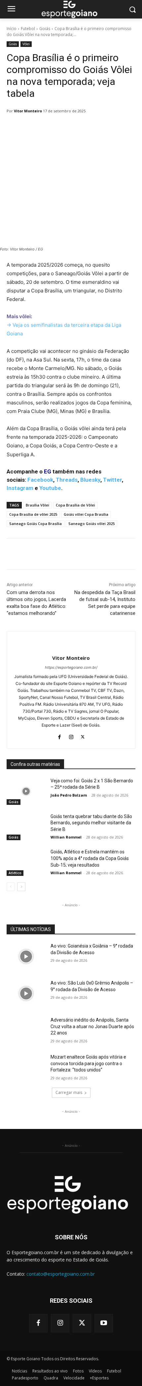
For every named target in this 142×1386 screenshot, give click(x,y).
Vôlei (26, 44)
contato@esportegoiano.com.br (60, 1274)
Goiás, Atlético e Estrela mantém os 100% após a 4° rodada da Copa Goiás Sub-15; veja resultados (90, 858)
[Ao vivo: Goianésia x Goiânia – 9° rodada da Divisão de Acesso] (26, 956)
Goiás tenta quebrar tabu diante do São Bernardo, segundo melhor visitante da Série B (91, 823)
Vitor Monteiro (28, 110)
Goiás (44, 28)
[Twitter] (82, 735)
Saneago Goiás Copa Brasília (35, 523)
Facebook (40, 479)
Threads (67, 479)
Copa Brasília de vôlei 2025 (33, 514)
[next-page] (21, 886)
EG (47, 471)
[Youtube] (103, 1323)
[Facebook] (59, 735)
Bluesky (90, 479)
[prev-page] (11, 886)
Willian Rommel (66, 837)
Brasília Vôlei (37, 505)
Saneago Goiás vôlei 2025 (91, 523)
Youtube (50, 488)
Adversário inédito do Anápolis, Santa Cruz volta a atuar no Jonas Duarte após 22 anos (92, 1026)
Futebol (28, 28)
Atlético (15, 873)
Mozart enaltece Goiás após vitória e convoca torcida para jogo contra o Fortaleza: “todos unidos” (88, 1063)
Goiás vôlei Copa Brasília (86, 514)
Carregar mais (68, 1092)
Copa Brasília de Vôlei (75, 505)
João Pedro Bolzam (69, 795)
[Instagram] (71, 735)
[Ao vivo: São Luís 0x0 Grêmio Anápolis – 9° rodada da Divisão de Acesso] (26, 993)
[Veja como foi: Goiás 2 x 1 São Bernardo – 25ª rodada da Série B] (26, 791)
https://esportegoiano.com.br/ (71, 667)
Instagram (20, 488)
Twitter (112, 479)
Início (12, 28)
